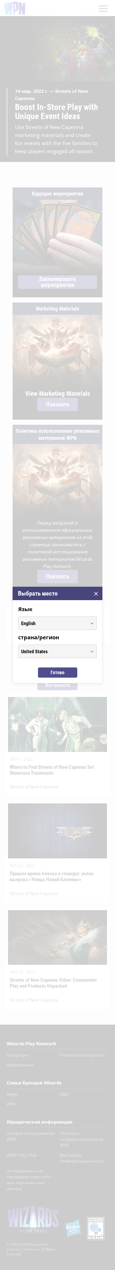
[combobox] (52, 623)
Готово (57, 672)
